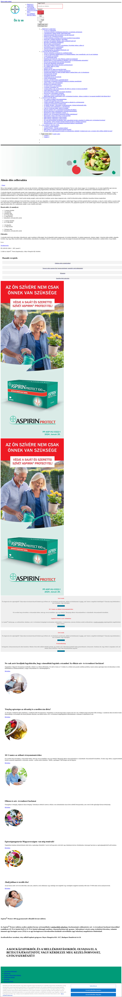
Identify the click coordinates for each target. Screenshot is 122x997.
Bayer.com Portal (8, 981)
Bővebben (7, 671)
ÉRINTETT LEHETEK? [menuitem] (30, 5)
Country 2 (46, 137)
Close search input (41, 13)
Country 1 (46, 135)
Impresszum (7, 973)
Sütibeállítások (93, 986)
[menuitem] (31, 14)
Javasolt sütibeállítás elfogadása (93, 994)
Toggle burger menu (42, 24)
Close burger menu (42, 26)
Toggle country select (46, 134)
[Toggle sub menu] (41, 29)
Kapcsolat (6, 979)
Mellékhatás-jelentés (9, 977)
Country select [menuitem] (56, 134)
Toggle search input (41, 20)
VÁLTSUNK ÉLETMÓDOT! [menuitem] (31, 8)
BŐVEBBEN (61, 606)
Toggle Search (41, 3)
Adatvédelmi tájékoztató (10, 971)
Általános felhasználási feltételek (12, 975)
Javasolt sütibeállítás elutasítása (93, 990)
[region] (61, 990)
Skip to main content (6, 1)
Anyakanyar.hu (5, 245)
